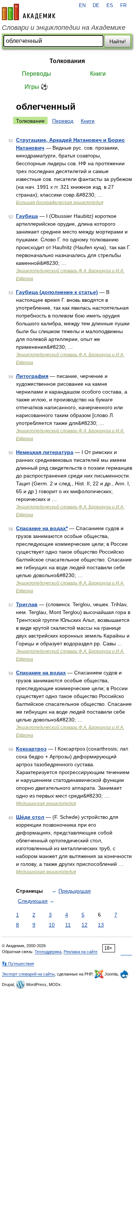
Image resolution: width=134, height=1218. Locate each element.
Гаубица (27, 216)
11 (68, 925)
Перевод (62, 121)
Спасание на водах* (42, 528)
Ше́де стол (30, 817)
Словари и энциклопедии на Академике (63, 27)
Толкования (67, 61)
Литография (32, 376)
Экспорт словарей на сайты (28, 974)
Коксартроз (31, 749)
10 (52, 925)
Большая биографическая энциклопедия (59, 202)
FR (123, 5)
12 (84, 925)
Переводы (36, 74)
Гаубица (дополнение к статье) (57, 292)
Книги (98, 74)
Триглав (27, 604)
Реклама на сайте (81, 951)
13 (101, 925)
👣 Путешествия (18, 963)
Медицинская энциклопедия (46, 803)
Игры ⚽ (36, 87)
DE (96, 5)
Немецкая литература (44, 452)
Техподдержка (48, 951)
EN (82, 5)
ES (109, 5)
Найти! (117, 41)
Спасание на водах (41, 673)
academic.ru (28, 12)
